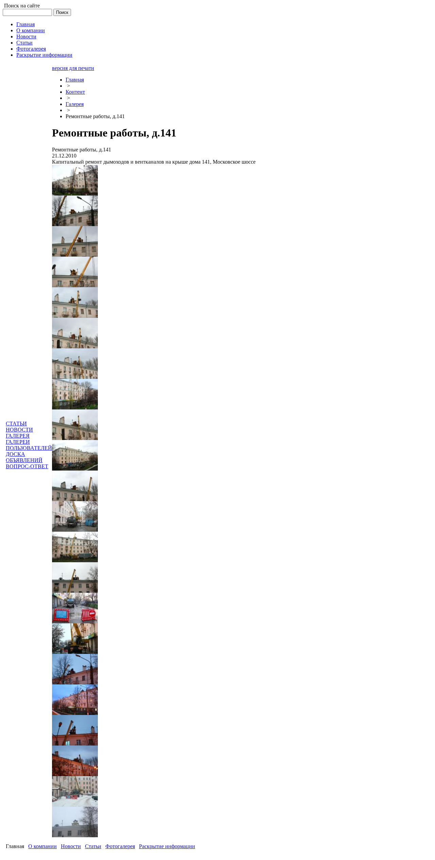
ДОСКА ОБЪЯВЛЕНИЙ (24, 457)
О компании (42, 846)
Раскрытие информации (167, 846)
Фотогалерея (120, 846)
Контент (75, 92)
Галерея (75, 104)
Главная (75, 80)
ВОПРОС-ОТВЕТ (27, 466)
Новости (71, 846)
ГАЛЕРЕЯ (18, 436)
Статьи (93, 846)
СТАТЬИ (16, 423)
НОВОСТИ (19, 430)
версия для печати (73, 68)
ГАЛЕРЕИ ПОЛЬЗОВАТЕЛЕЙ (29, 445)
